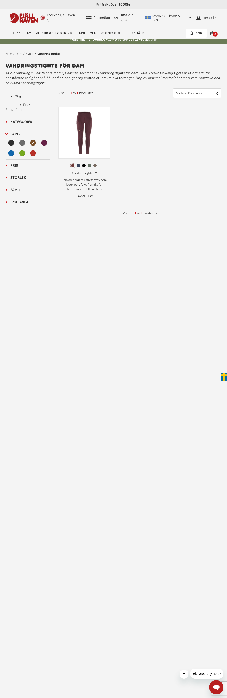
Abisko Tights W (84, 173)
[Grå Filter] (22, 143)
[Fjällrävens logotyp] (24, 17)
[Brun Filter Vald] (33, 143)
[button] (212, 33)
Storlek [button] (18, 177)
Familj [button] (16, 190)
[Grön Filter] (22, 153)
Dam (27, 33)
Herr (16, 33)
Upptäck (138, 33)
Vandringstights (48, 54)
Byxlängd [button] (20, 202)
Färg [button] (15, 134)
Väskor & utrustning (54, 33)
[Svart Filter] (11, 143)
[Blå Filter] (11, 153)
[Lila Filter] (44, 143)
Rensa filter (14, 110)
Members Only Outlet (108, 33)
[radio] (72, 165)
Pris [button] (14, 165)
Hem (9, 54)
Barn (81, 33)
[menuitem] (16, 33)
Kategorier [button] (21, 122)
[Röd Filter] (33, 153)
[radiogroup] (84, 165)
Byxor (30, 54)
